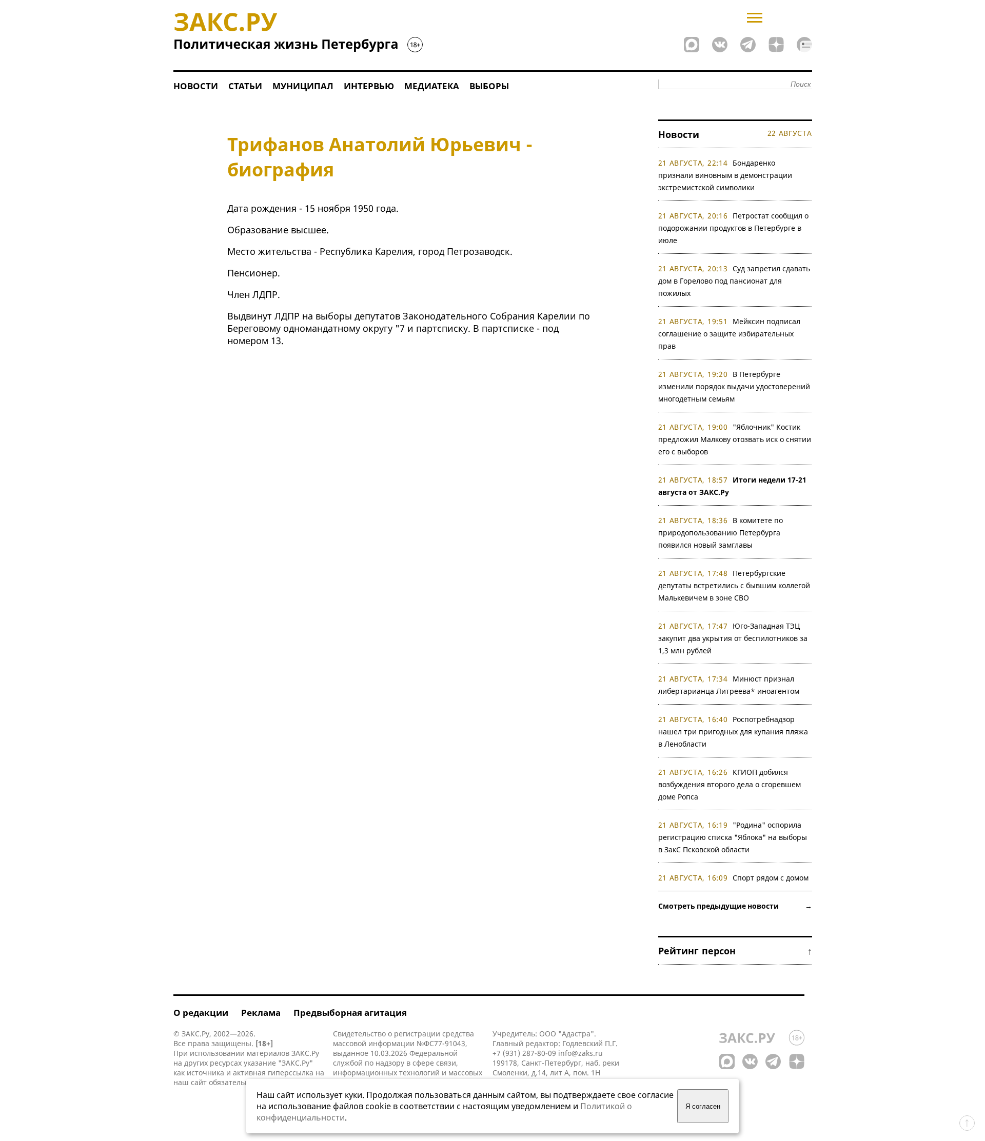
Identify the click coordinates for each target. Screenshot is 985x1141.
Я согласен (702, 1106)
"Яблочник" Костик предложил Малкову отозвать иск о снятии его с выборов (734, 439)
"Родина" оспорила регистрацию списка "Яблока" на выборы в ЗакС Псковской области (732, 837)
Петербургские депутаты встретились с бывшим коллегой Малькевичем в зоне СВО (734, 585)
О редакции (200, 1012)
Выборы (489, 86)
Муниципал (302, 86)
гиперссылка (290, 1072)
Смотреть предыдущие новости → (735, 906)
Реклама (261, 1012)
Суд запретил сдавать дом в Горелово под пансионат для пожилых (734, 281)
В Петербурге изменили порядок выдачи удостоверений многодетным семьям (734, 386)
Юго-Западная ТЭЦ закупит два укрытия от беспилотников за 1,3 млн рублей (732, 638)
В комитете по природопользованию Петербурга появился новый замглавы (720, 532)
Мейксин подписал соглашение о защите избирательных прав (729, 333)
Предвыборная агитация (350, 1012)
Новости (195, 86)
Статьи (245, 86)
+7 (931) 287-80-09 (524, 1053)
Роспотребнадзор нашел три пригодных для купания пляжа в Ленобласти (733, 731)
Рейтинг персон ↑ (735, 951)
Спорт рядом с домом (771, 878)
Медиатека (431, 86)
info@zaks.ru (580, 1053)
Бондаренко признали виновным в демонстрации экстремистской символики (725, 175)
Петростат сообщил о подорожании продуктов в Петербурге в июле (733, 228)
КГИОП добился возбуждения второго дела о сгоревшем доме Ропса (729, 784)
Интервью (369, 86)
